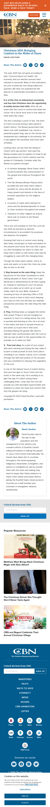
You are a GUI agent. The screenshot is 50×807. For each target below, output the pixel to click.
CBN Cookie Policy (31, 785)
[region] (25, 790)
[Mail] (36, 65)
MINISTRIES (25, 679)
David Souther (12, 57)
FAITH (25, 684)
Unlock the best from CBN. (17, 504)
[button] (43, 15)
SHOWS (25, 702)
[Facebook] (25, 65)
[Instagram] (29, 764)
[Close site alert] (45, 5)
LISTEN (25, 711)
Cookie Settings (25, 789)
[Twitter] (31, 65)
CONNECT (25, 693)
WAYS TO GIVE (25, 688)
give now (34, 15)
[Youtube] (14, 764)
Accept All (25, 803)
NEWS (25, 697)
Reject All (25, 796)
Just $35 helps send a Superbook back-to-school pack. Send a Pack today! (21, 6)
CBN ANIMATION (25, 706)
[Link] (42, 65)
